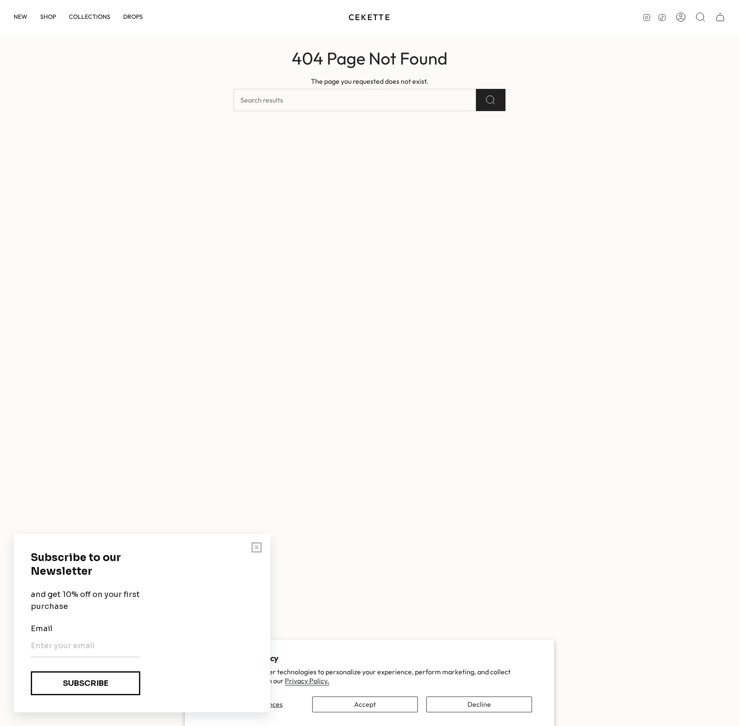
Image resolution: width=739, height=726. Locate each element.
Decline (479, 704)
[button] (48, 17)
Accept (365, 704)
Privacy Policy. (307, 680)
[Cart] (720, 17)
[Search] (490, 100)
